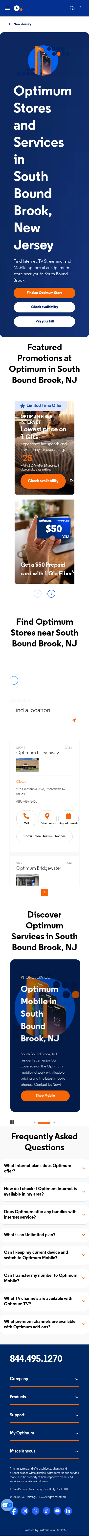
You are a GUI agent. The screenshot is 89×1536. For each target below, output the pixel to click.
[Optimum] (18, 8)
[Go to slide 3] (54, 1123)
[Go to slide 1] (35, 1123)
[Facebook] (14, 1511)
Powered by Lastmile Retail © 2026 (44, 1530)
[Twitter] (36, 1511)
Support (17, 1415)
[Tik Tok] (46, 1511)
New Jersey (22, 24)
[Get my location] (74, 720)
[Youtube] (57, 1511)
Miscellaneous (22, 1451)
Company (19, 1379)
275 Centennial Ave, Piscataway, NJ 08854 (41, 791)
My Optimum (22, 1433)
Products (18, 1397)
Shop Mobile (44, 1096)
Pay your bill (45, 321)
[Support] (72, 8)
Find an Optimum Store (44, 293)
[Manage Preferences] (7, 1505)
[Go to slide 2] (44, 1123)
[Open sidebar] (7, 8)
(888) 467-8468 (26, 802)
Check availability (44, 307)
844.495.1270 (36, 1359)
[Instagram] (25, 1511)
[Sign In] (80, 8)
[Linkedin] (68, 1511)
